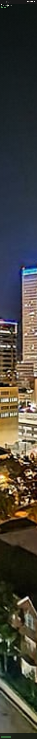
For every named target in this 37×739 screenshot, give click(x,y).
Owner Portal (30, 1)
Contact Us (16, 737)
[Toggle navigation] (34, 2)
